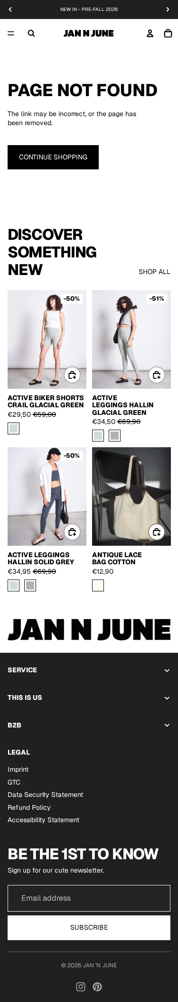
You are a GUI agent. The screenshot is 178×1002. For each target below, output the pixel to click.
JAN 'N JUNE (100, 965)
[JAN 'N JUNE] (88, 33)
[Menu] (11, 33)
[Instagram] (80, 986)
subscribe (89, 927)
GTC (14, 781)
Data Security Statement (45, 794)
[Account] (150, 33)
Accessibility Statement (43, 819)
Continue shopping (53, 157)
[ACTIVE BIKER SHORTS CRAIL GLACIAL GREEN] (13, 428)
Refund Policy (29, 807)
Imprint (18, 769)
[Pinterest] (97, 986)
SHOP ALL (154, 271)
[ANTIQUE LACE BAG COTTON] (98, 585)
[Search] (31, 33)
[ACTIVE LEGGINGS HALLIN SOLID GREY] (115, 436)
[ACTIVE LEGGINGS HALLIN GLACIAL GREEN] (98, 436)
